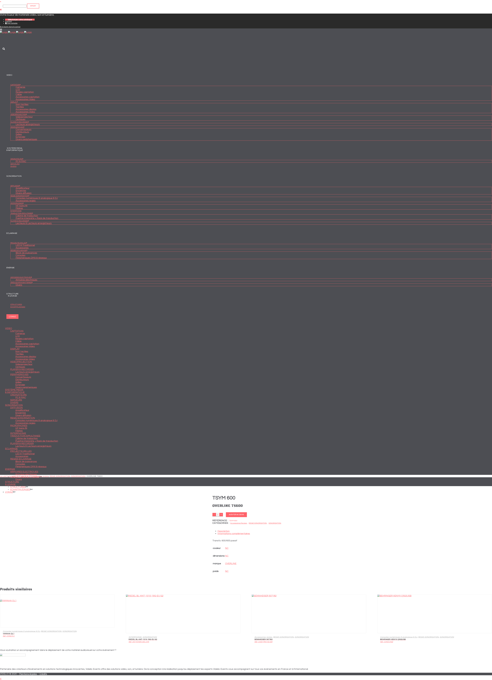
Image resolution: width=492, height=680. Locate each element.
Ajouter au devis (236, 514)
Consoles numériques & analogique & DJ (21, 631)
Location (24, 476)
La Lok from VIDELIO (9, 476)
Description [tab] (224, 531)
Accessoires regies (39, 476)
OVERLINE (230, 563)
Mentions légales (28, 674)
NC (226, 548)
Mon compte (12, 23)
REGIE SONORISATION (60, 476)
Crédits (43, 674)
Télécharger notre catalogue (20, 19)
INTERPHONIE (135, 637)
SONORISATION (78, 476)
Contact (8, 21)
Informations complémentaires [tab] (234, 533)
